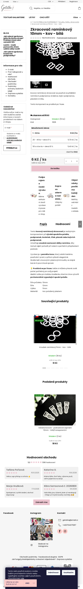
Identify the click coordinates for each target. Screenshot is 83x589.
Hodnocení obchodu (12, 77)
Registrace (74, 1)
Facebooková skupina (47, 557)
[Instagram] (65, 531)
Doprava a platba (15, 93)
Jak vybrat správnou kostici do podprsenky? (13, 54)
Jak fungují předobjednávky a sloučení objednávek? (34, 559)
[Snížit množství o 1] (66, 161)
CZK (49, 1)
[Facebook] (59, 531)
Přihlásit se (11, 148)
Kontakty (12, 96)
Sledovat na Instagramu (43, 545)
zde (22, 578)
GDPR (60, 557)
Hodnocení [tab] (63, 224)
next (78, 340)
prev (32, 340)
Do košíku (55, 168)
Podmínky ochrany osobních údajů (15, 88)
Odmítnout (53, 572)
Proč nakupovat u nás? (15, 73)
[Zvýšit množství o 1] (77, 161)
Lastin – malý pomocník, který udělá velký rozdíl (11, 47)
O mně (6, 2)
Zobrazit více (41, 502)
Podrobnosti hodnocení (67, 38)
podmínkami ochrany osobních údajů (14, 140)
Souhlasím (68, 572)
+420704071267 (69, 525)
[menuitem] (14, 17)
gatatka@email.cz (70, 520)
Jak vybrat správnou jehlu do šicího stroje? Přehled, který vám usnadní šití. (13, 39)
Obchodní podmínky (12, 82)
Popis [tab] (43, 224)
